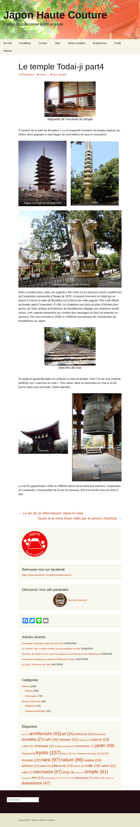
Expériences (100, 43)
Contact (42, 43)
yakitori (109, 778)
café (51, 739)
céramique (44, 746)
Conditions (25, 43)
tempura (27, 778)
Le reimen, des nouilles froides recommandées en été (51, 648)
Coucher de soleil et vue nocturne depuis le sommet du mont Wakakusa (60, 654)
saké (27, 772)
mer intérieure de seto (86, 753)
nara (55, 74)
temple (62, 74)
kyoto (48, 752)
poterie (45, 766)
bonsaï (100, 734)
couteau (84, 740)
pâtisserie (62, 765)
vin (71, 778)
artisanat (84, 734)
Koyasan (29, 753)
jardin (104, 745)
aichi (25, 734)
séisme (79, 773)
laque (67, 753)
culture (27, 746)
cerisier (68, 739)
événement (36, 783)
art (68, 734)
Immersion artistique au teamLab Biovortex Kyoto (48, 659)
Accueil (7, 43)
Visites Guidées (76, 43)
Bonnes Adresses (31, 701)
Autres (43, 74)
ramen (78, 766)
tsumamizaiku (51, 778)
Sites (57, 43)
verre (63, 778)
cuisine (99, 739)
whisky (98, 778)
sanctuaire (47, 771)
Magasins (30, 705)
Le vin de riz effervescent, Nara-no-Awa (50, 513)
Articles (7, 50)
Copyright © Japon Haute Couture (36, 820)
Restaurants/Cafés (35, 711)
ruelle (92, 765)
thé (38, 777)
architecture (45, 733)
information (31, 696)
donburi (60, 746)
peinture (30, 765)
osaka (92, 760)
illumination (84, 746)
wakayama (83, 777)
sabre (108, 765)
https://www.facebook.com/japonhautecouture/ (47, 575)
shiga (68, 772)
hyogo (70, 746)
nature (72, 759)
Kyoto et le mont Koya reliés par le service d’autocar (80, 518)
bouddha (33, 739)
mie (104, 753)
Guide (117, 43)
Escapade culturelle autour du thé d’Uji (43, 643)
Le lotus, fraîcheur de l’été (36, 664)
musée (31, 760)
